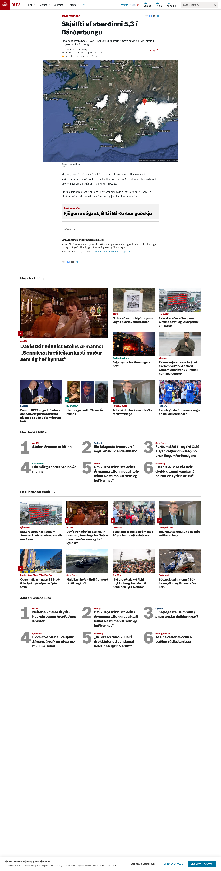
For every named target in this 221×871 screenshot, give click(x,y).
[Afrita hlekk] (146, 16)
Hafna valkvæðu (173, 864)
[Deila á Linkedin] (158, 16)
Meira (73, 5)
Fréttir (30, 5)
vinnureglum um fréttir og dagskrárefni (115, 251)
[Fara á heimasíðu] (12, 5)
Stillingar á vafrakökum (143, 864)
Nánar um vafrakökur (108, 865)
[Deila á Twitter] (154, 16)
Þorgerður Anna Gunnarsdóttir (76, 50)
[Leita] (215, 4)
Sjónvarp (58, 5)
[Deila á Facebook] (150, 16)
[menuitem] (35, 5)
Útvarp (43, 5)
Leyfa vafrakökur (202, 864)
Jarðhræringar (71, 16)
